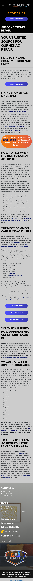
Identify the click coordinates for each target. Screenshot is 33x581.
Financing (17, 576)
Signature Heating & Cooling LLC (15, 126)
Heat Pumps (22, 574)
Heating (26, 572)
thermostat (7, 199)
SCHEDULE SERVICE (16, 19)
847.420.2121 (16, 13)
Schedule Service (16, 84)
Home (5, 572)
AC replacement (16, 130)
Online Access (12, 578)
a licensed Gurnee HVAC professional (15, 357)
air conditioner (22, 111)
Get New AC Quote (16, 320)
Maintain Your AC (16, 313)
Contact (23, 576)
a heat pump (13, 430)
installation (6, 477)
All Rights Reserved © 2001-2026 (22, 578)
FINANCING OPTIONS (9, 523)
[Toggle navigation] (3, 5)
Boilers (29, 574)
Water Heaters (6, 574)
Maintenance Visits (15, 275)
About (10, 572)
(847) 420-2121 (10, 140)
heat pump (11, 111)
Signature (21, 453)
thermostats (12, 246)
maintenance (27, 475)
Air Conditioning (18, 572)
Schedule (10, 576)
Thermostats (12, 273)
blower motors (23, 246)
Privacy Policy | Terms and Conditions (16, 580)
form (2, 475)
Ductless (14, 574)
